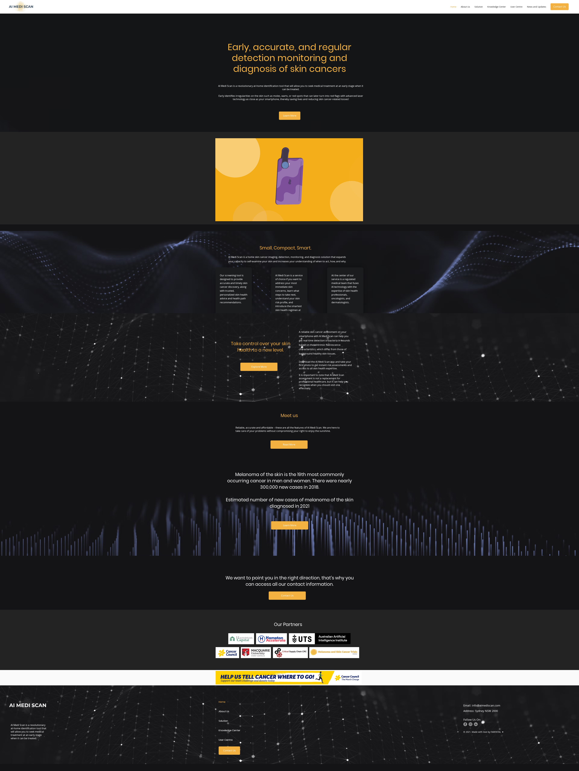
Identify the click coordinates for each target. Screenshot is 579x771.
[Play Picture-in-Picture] (354, 217)
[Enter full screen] (359, 217)
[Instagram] (470, 724)
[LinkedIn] (476, 724)
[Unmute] (224, 217)
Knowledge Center (229, 730)
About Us (224, 711)
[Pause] (219, 217)
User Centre (226, 740)
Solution (223, 721)
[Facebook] (465, 724)
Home (222, 702)
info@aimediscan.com (486, 705)
